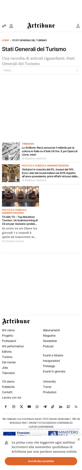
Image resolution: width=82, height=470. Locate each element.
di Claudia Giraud (12, 241)
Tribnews (28, 143)
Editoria (7, 351)
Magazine (49, 335)
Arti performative (13, 346)
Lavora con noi (11, 397)
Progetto (7, 335)
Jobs (5, 367)
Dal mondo (9, 362)
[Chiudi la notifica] (78, 439)
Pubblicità (8, 387)
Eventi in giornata (54, 371)
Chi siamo (8, 381)
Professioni (9, 341)
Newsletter (50, 341)
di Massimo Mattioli (34, 158)
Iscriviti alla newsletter (41, 461)
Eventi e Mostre (53, 355)
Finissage (49, 366)
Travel (47, 387)
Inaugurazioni (51, 361)
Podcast (48, 346)
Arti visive (8, 330)
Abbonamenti (51, 330)
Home (5, 40)
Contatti (7, 392)
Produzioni (49, 392)
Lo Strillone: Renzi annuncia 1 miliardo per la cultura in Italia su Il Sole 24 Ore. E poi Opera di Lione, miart (49, 151)
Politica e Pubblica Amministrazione (45, 165)
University (49, 381)
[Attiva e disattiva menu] (4, 26)
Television (8, 373)
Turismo (7, 357)
